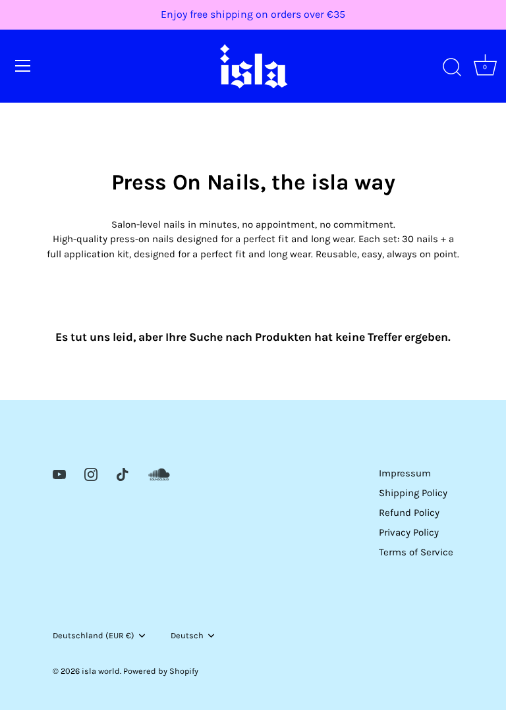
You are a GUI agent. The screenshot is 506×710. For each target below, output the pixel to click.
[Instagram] (91, 473)
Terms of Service (416, 552)
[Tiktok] (122, 473)
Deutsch (187, 635)
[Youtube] (59, 473)
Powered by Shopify (160, 671)
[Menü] (23, 65)
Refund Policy (409, 513)
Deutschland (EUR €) (93, 635)
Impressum (405, 473)
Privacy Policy (409, 532)
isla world (101, 671)
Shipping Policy (413, 493)
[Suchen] (451, 67)
